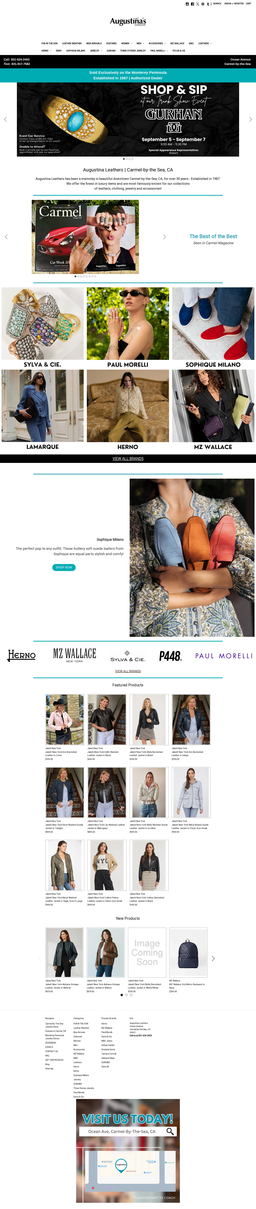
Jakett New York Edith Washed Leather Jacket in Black (102, 754)
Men (139, 43)
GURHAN (111, 50)
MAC (191, 43)
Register (239, 3)
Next (213, 958)
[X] (197, 4)
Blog (47, 1064)
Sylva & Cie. (179, 50)
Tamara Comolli (108, 1054)
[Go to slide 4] (5, 119)
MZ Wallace (177, 43)
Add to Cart (188, 955)
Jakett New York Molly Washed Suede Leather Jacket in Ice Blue (149, 826)
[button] (43, 328)
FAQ (47, 1056)
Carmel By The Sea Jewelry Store (54, 1025)
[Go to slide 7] (92, 276)
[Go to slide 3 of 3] (131, 995)
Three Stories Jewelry (133, 50)
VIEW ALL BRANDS (128, 459)
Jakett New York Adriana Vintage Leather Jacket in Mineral (62, 986)
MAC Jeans (106, 1041)
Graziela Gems (108, 1049)
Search (217, 3)
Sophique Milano (75, 50)
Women (125, 43)
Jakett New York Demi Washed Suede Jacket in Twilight (64, 826)
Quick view (62, 717)
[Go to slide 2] (251, 119)
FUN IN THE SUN (49, 43)
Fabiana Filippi (108, 1058)
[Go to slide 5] (87, 276)
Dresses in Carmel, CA (55, 1031)
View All (105, 1066)
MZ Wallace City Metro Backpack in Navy (187, 986)
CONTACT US (51, 1051)
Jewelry (94, 50)
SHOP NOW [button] (64, 567)
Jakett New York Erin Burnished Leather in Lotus (61, 754)
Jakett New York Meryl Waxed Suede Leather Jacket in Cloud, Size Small (190, 826)
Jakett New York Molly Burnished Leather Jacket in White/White (144, 986)
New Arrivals (94, 43)
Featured (111, 43)
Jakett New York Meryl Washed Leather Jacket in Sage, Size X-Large (63, 899)
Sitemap (49, 1068)
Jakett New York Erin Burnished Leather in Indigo (187, 754)
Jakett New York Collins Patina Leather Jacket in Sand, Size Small (104, 899)
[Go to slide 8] (6, 236)
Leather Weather (72, 43)
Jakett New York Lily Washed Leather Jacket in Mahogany (106, 826)
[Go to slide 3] (129, 159)
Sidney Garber (108, 1045)
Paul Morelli (158, 50)
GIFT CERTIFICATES (54, 1060)
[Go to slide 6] (89, 276)
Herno (44, 50)
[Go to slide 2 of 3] (126, 995)
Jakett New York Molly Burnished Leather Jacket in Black (146, 754)
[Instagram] (187, 4)
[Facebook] (192, 4)
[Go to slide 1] (124, 159)
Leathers (204, 43)
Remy (59, 50)
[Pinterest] (202, 4)
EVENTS (49, 1047)
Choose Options (65, 722)
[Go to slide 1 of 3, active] (122, 995)
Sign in (227, 3)
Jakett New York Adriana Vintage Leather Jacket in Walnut (103, 986)
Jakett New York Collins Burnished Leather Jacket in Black (147, 899)
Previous (40, 958)
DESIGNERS (50, 1043)
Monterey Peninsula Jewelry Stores (54, 1037)
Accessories (156, 43)
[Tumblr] (208, 4)
